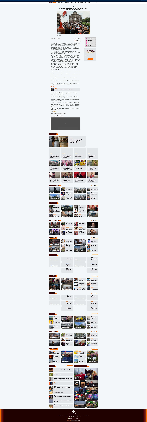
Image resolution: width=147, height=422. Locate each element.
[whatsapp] (77, 38)
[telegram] (75, 38)
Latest (59, 2)
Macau (64, 113)
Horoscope (77, 2)
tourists (55, 113)
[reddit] (78, 38)
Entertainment (67, 2)
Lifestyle (72, 2)
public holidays (60, 113)
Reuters (54, 111)
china (52, 113)
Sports (85, 2)
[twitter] (74, 38)
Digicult (81, 2)
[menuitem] (59, 2)
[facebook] (73, 38)
